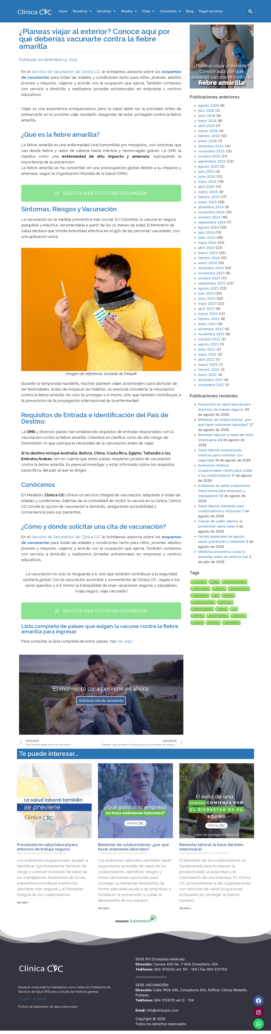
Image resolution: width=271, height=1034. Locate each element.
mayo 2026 (207, 121)
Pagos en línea (210, 11)
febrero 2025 (209, 197)
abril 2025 (206, 187)
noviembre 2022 (211, 334)
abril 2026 (206, 126)
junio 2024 (206, 237)
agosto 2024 (208, 227)
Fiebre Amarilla (201, 588)
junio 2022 (206, 349)
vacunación (199, 581)
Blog (190, 11)
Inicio (63, 11)
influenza (198, 615)
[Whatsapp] (258, 1024)
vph (216, 595)
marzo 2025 (208, 192)
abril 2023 (206, 308)
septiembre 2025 (212, 161)
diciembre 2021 (210, 380)
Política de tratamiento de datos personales (47, 1006)
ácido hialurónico (239, 588)
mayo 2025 (207, 181)
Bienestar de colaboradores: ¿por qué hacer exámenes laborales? (133, 847)
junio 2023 (206, 298)
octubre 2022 (209, 339)
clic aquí (124, 641)
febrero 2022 (209, 369)
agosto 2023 (208, 288)
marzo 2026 (208, 131)
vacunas (198, 622)
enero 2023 (207, 324)
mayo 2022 (207, 354)
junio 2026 (206, 115)
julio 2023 (206, 293)
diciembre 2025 (211, 146)
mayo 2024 (207, 242)
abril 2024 (206, 248)
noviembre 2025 (211, 151)
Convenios (168, 11)
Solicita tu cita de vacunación (101, 701)
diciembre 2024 (211, 207)
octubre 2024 (209, 217)
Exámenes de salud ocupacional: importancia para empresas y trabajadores (224, 490)
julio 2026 (206, 110)
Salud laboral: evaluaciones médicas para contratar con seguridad (220, 455)
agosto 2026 (208, 105)
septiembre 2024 (212, 222)
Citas (146, 11)
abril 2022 (206, 359)
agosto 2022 (208, 344)
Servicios (104, 11)
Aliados (127, 11)
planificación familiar (203, 602)
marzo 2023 (208, 314)
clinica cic (219, 588)
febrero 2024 (209, 258)
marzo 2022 (208, 364)
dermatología (231, 622)
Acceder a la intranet (32, 999)
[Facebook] (258, 1000)
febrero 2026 (209, 136)
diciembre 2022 (211, 329)
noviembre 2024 (211, 212)
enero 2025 (207, 202)
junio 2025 (206, 176)
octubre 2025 (209, 156)
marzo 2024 (208, 253)
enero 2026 (207, 141)
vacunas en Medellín (235, 581)
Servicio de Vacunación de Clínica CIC (66, 71)
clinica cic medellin (203, 608)
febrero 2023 (209, 319)
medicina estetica (218, 615)
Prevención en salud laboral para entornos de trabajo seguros (47, 847)
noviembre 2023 (211, 273)
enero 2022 (207, 375)
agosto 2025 (208, 166)
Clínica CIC (239, 615)
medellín (229, 595)
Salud (215, 581)
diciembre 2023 (211, 268)
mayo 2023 (207, 303)
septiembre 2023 (212, 283)
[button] (250, 11)
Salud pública (200, 595)
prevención (225, 602)
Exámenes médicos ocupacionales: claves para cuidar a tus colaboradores (225, 470)
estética (222, 608)
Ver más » (23, 902)
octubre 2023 (209, 278)
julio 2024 (206, 232)
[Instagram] (258, 1012)
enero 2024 (207, 263)
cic (234, 608)
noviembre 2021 (211, 385)
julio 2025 (206, 171)
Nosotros (80, 11)
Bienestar (213, 622)
